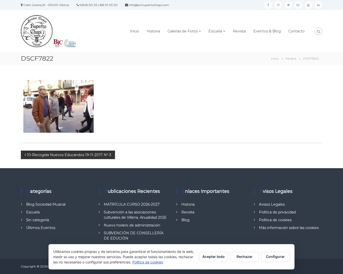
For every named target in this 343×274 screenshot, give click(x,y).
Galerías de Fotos (182, 31)
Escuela (215, 31)
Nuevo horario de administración (132, 225)
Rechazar (245, 256)
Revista (239, 31)
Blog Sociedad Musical (46, 204)
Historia (153, 31)
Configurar (275, 256)
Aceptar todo (213, 256)
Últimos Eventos (40, 227)
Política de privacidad (277, 212)
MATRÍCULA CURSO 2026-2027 (132, 204)
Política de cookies (275, 220)
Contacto (296, 31)
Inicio (134, 31)
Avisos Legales (272, 204)
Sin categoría (37, 220)
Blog (185, 220)
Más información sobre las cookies (289, 227)
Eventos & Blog (267, 31)
